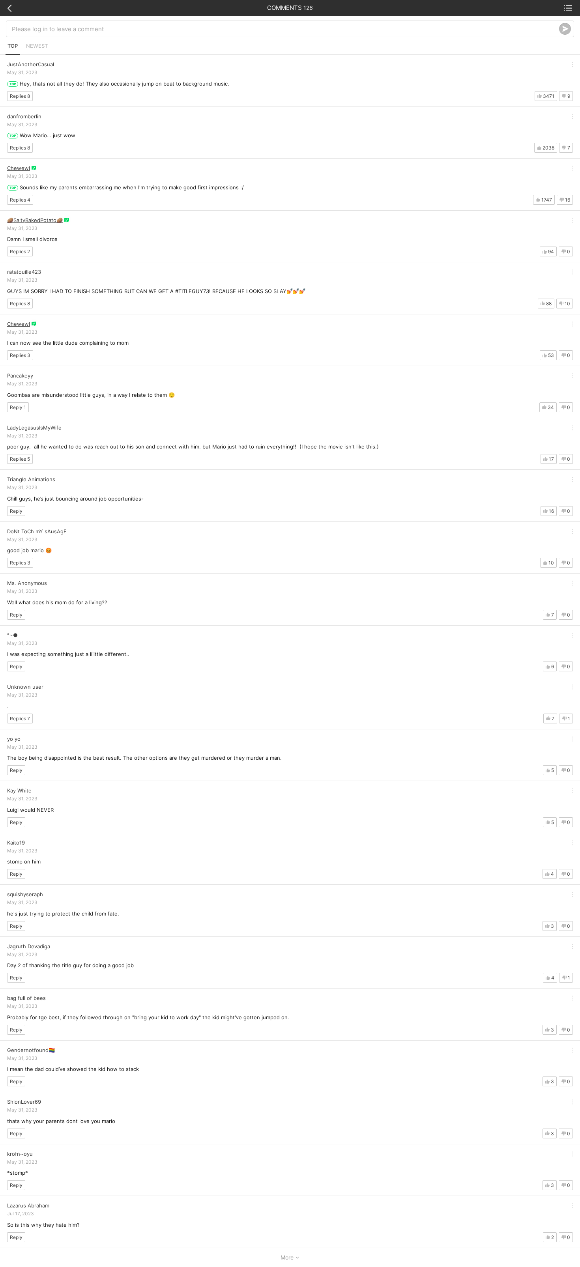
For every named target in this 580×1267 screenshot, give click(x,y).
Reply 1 (18, 407)
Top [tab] (12, 46)
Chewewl (18, 168)
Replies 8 (20, 96)
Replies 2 (20, 251)
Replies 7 (20, 718)
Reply (16, 511)
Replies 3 (20, 355)
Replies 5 (20, 459)
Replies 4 (20, 200)
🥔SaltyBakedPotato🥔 (35, 220)
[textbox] (285, 29)
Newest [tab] (37, 46)
